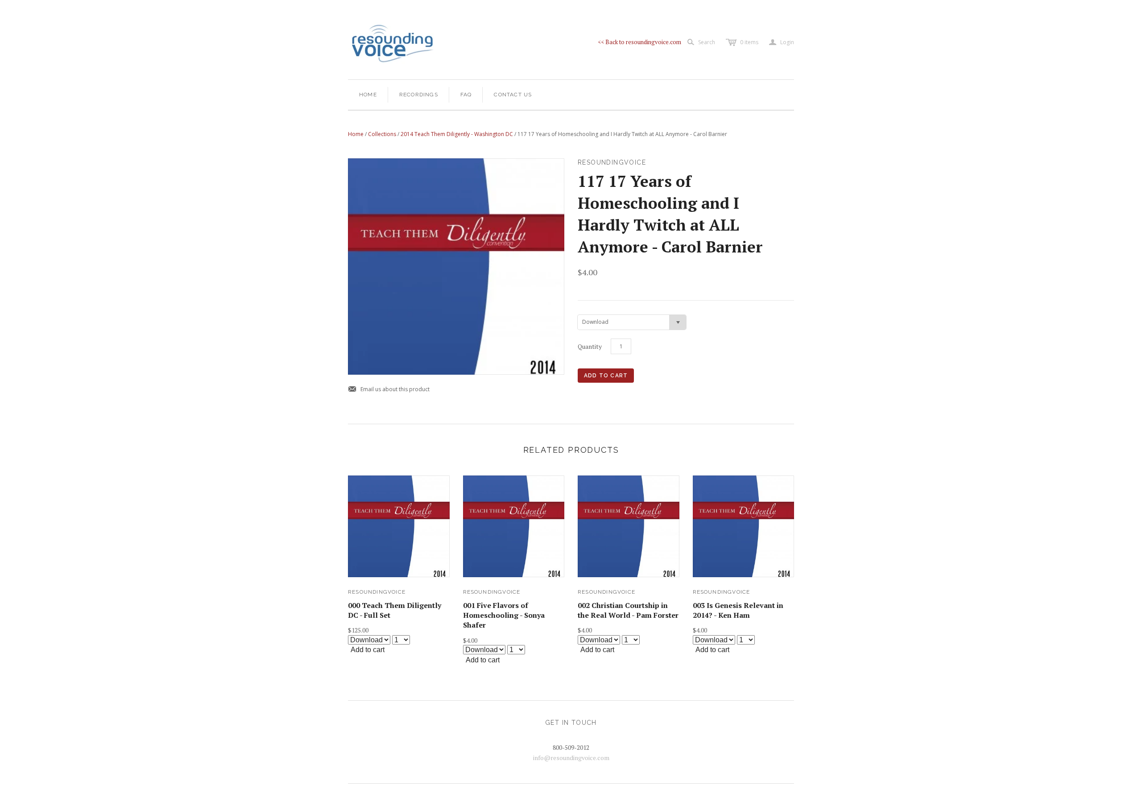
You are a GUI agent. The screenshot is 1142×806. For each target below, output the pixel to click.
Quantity (590, 346)
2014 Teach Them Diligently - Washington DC (457, 134)
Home (368, 94)
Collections (382, 134)
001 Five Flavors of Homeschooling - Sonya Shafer (504, 615)
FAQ (466, 94)
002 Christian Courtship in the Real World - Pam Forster (628, 610)
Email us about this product (389, 389)
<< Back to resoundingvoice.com (639, 42)
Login (781, 42)
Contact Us (513, 94)
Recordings (418, 94)
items (749, 42)
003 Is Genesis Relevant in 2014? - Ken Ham (738, 610)
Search (706, 42)
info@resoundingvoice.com (571, 757)
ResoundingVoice (376, 592)
